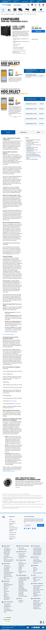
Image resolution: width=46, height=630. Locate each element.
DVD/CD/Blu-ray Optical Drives (8, 558)
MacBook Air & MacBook (8, 584)
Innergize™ (7, 421)
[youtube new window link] (28, 528)
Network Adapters (7, 609)
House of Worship (36, 590)
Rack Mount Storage (7, 573)
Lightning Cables (21, 588)
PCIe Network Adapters (37, 553)
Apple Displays (6, 596)
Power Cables (21, 557)
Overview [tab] (8, 132)
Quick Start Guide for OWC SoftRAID (34, 156)
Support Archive (36, 607)
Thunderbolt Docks (7, 603)
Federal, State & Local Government (37, 596)
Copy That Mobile (22, 563)
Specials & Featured (36, 579)
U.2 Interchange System (37, 550)
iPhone (5, 592)
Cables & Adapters (22, 575)
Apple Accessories (7, 598)
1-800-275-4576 (32, 1)
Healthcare (35, 593)
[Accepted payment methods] (35, 627)
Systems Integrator (36, 592)
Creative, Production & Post (38, 585)
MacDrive (20, 568)
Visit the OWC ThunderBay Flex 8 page (19, 53)
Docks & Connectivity (8, 601)
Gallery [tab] (38, 132)
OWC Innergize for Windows (9, 471)
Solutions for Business (38, 583)
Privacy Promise (12, 536)
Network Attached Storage (9, 572)
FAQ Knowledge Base (37, 604)
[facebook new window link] (24, 528)
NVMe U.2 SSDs (6, 553)
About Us (11, 519)
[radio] (34, 71)
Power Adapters (21, 555)
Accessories (36, 557)
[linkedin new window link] (33, 528)
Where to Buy (11, 526)
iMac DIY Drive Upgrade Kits (9, 559)
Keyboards (35, 570)
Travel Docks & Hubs (7, 606)
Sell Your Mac (6, 599)
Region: (25, 1)
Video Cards (35, 568)
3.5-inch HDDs (6, 554)
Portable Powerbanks (22, 556)
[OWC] (6, 5)
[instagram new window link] (26, 528)
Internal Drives (7, 545)
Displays (34, 567)
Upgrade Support (36, 598)
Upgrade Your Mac (36, 600)
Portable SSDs (6, 569)
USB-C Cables (21, 582)
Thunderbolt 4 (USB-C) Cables (24, 578)
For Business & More (16, 1)
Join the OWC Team (12, 532)
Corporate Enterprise (37, 586)
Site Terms (4, 627)
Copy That (20, 562)
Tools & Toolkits (36, 559)
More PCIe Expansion (37, 554)
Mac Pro (5, 587)
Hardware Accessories (37, 560)
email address (28, 525)
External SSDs (6, 571)
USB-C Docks (6, 607)
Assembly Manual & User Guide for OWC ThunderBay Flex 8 (33, 153)
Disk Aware (21, 564)
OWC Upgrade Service (37, 608)
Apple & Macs (7, 581)
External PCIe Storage (37, 549)
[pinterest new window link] (35, 528)
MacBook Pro (6, 583)
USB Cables (21, 585)
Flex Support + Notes (35, 39)
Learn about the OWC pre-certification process (15, 117)
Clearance (35, 581)
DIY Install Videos (12, 521)
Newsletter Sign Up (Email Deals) (38, 578)
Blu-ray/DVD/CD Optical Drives (8, 577)
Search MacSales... (17, 5)
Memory (20, 598)
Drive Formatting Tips (37, 605)
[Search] (28, 5)
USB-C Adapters (21, 584)
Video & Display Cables (23, 589)
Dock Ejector (21, 566)
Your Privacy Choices (5, 629)
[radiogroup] (34, 73)
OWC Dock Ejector (6, 249)
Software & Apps (22, 560)
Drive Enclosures (7, 578)
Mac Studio (6, 588)
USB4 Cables (21, 581)
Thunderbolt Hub (7, 605)
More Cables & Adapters (23, 596)
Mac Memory (21, 600)
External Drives (7, 563)
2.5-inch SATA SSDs (7, 549)
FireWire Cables (21, 594)
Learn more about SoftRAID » (8, 334)
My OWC (20, 570)
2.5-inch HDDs (6, 556)
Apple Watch (6, 594)
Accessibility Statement (13, 527)
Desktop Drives (6, 565)
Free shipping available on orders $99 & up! (7, 1)
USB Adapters (21, 586)
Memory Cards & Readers (24, 545)
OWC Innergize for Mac (16, 469)
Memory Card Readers (23, 549)
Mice (34, 571)
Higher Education (36, 588)
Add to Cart (38, 31)
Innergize (20, 567)
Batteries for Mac (22, 553)
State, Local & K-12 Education (38, 589)
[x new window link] (31, 528)
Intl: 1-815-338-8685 (39, 1)
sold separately (13, 401)
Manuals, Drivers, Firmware (38, 603)
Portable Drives (6, 568)
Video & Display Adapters (8, 610)
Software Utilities (22, 571)
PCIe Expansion (36, 545)
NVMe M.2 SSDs (7, 552)
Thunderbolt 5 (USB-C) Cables (24, 577)
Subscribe (40, 525)
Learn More (17, 487)
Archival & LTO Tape (7, 575)
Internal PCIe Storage (37, 552)
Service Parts (35, 563)
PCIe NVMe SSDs (7, 550)
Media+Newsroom (12, 534)
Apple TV (5, 595)
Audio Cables (21, 593)
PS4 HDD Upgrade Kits (8, 561)
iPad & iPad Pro (6, 591)
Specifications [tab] (23, 132)
